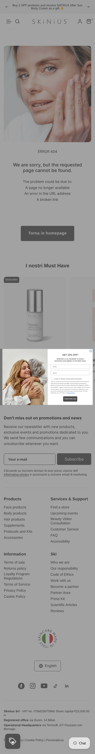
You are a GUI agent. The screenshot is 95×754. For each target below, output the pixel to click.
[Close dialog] (90, 351)
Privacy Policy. (70, 393)
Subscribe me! (70, 399)
